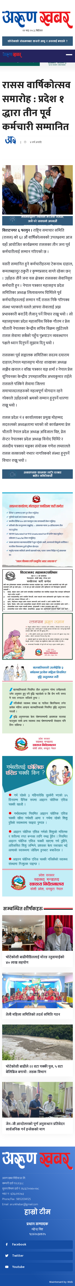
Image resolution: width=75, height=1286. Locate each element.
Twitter (17, 1255)
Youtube (18, 1267)
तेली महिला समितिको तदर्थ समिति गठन (33, 1014)
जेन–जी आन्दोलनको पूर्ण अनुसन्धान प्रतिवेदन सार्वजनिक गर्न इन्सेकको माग (35, 1126)
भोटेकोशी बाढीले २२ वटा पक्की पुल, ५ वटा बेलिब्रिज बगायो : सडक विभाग (34, 1069)
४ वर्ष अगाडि (35, 142)
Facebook (19, 1244)
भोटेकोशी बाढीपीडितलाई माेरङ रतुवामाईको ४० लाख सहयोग (35, 960)
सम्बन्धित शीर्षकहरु (23, 909)
